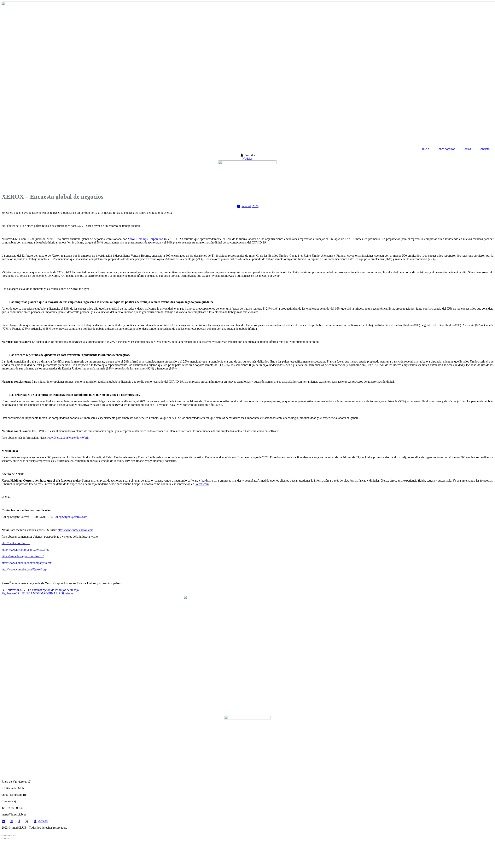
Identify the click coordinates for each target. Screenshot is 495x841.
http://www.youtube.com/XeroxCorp (24, 569)
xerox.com (202, 484)
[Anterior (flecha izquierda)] (3, 838)
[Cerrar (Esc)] (14, 835)
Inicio (425, 149)
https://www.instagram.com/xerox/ (23, 556)
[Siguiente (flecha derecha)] (7, 838)
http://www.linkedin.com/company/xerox (27, 562)
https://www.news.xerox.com (75, 530)
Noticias (247, 158)
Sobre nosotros (446, 149)
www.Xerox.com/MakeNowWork (68, 437)
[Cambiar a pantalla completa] (7, 835)
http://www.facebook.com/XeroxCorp (25, 549)
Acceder (250, 155)
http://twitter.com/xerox (16, 543)
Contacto (484, 149)
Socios (467, 149)
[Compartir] (10, 835)
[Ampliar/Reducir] (3, 835)
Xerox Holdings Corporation (145, 239)
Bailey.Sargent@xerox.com (70, 516)
